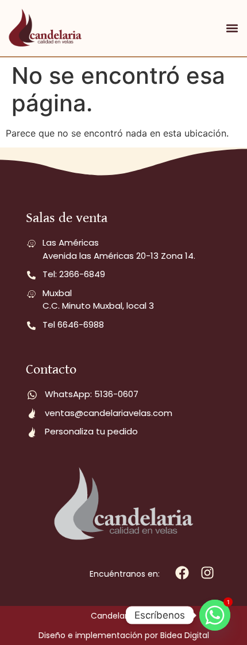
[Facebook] (181, 573)
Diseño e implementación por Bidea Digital (123, 635)
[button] (231, 28)
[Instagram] (207, 573)
